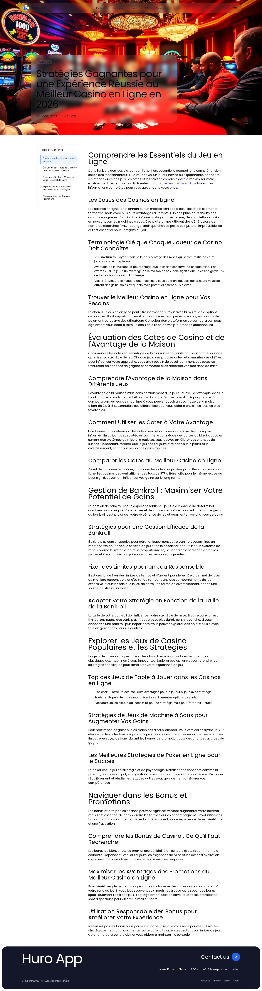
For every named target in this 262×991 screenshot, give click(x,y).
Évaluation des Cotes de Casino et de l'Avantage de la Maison (60, 169)
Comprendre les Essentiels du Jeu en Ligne (60, 159)
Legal (236, 980)
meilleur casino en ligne (179, 183)
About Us (205, 980)
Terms (227, 980)
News (182, 969)
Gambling (44, 62)
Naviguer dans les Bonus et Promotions (56, 197)
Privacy (217, 980)
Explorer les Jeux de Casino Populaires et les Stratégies (57, 188)
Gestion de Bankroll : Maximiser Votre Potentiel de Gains (58, 178)
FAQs (194, 969)
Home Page (166, 969)
